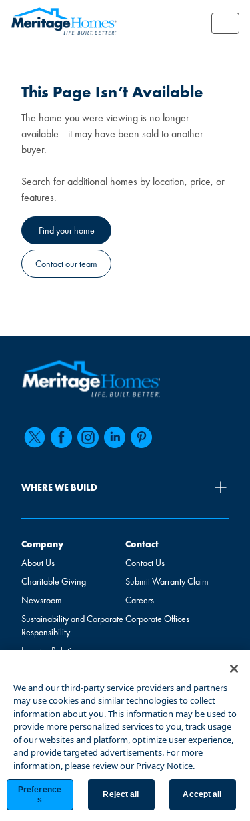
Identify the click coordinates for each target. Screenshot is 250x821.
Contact (142, 544)
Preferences (39, 794)
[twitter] (34, 437)
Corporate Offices (157, 619)
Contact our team (66, 264)
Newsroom (41, 600)
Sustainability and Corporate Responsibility (72, 625)
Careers (139, 600)
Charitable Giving (53, 581)
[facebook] (61, 437)
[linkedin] (114, 437)
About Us (38, 563)
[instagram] (88, 437)
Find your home (67, 230)
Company (42, 544)
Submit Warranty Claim (167, 581)
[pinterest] (141, 437)
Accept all (202, 794)
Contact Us (145, 563)
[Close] (234, 668)
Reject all (121, 794)
